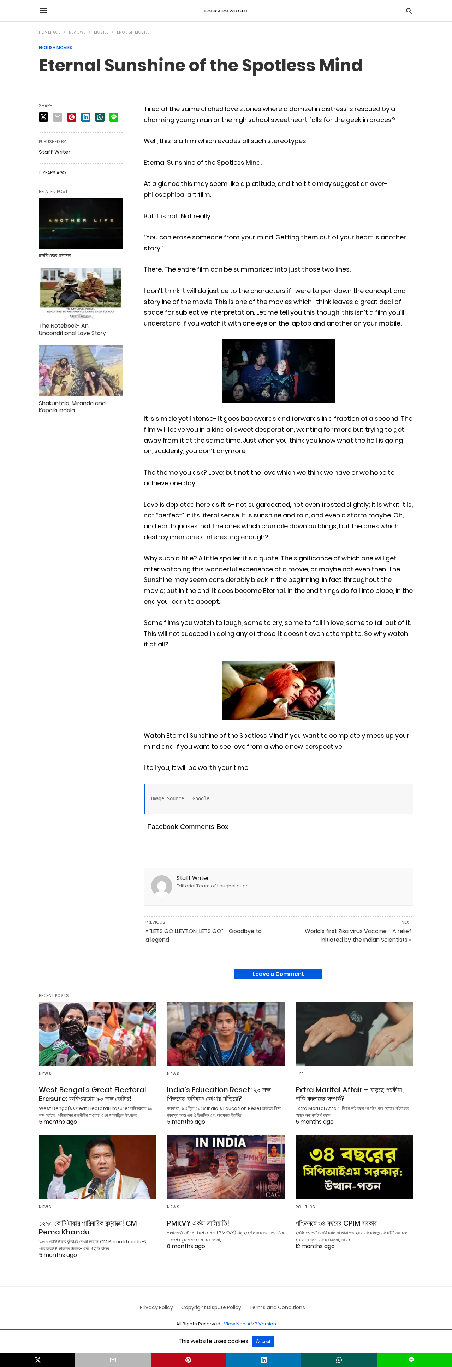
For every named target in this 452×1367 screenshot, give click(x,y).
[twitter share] (43, 117)
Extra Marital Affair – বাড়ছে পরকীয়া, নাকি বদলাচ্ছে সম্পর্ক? (350, 1094)
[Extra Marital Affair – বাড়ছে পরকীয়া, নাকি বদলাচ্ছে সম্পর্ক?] (354, 1034)
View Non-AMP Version (250, 1323)
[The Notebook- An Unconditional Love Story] (81, 293)
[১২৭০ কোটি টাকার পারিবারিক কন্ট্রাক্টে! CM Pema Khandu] (97, 1167)
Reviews (77, 32)
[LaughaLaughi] (225, 11)
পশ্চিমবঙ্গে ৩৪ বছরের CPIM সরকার (336, 1223)
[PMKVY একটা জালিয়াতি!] (226, 1167)
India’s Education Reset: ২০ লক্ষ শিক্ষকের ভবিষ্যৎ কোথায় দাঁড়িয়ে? (218, 1094)
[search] (409, 11)
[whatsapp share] (100, 117)
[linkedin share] (85, 117)
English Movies (133, 32)
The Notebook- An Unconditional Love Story (72, 329)
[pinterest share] (71, 117)
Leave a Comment (278, 974)
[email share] (57, 117)
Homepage (50, 32)
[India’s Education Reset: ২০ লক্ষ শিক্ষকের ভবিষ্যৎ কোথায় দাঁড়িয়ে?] (226, 1034)
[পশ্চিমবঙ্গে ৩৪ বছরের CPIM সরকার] (354, 1167)
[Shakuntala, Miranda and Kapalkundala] (81, 370)
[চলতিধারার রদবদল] (81, 223)
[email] (112, 1360)
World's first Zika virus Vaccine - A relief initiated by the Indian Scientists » (358, 935)
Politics (305, 1207)
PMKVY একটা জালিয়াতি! (198, 1223)
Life (300, 1073)
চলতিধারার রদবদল (55, 255)
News (45, 1073)
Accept (263, 1341)
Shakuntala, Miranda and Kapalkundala (72, 407)
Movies (101, 32)
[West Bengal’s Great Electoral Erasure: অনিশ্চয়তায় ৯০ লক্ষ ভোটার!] (97, 1034)
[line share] (113, 117)
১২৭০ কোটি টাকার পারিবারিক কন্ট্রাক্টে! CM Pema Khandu (88, 1227)
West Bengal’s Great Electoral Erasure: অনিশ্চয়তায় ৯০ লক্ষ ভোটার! (92, 1094)
